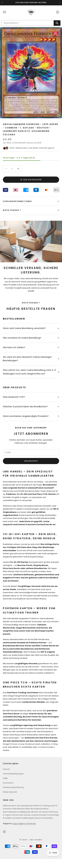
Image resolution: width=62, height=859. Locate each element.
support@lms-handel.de (24, 823)
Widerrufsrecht (10, 792)
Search (6, 769)
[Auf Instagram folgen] (4, 831)
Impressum (8, 782)
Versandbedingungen (13, 773)
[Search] (57, 23)
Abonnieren (31, 461)
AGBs (5, 778)
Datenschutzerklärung (13, 787)
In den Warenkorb (31, 179)
